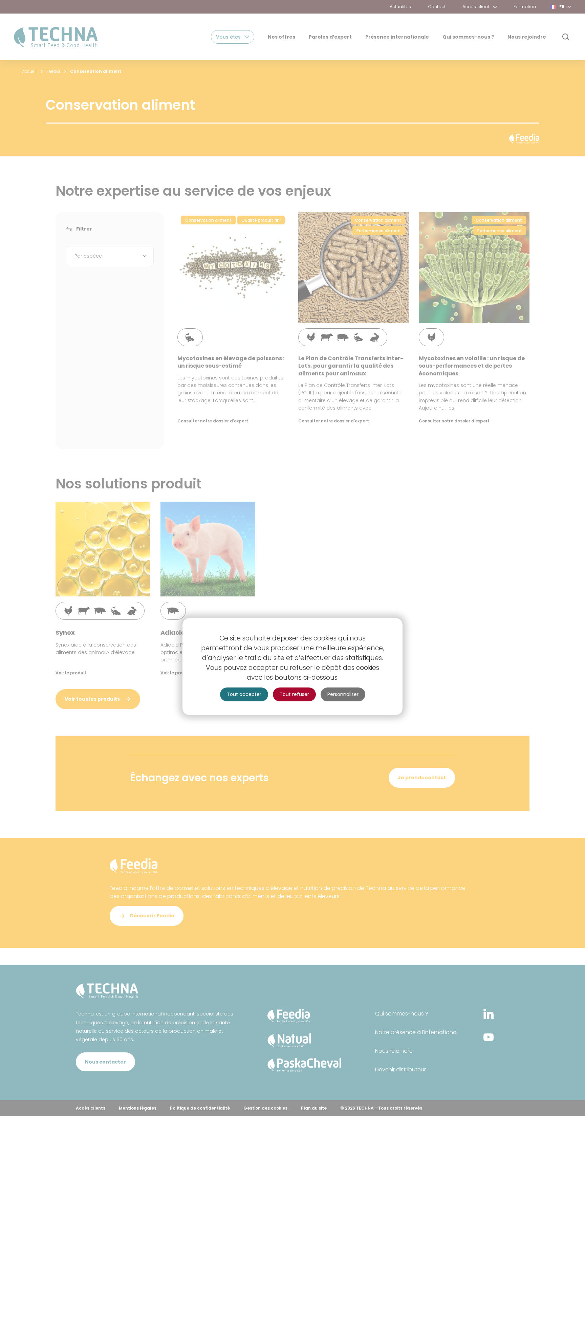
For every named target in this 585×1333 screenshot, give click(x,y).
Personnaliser (343, 694)
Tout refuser (294, 694)
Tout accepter (244, 694)
